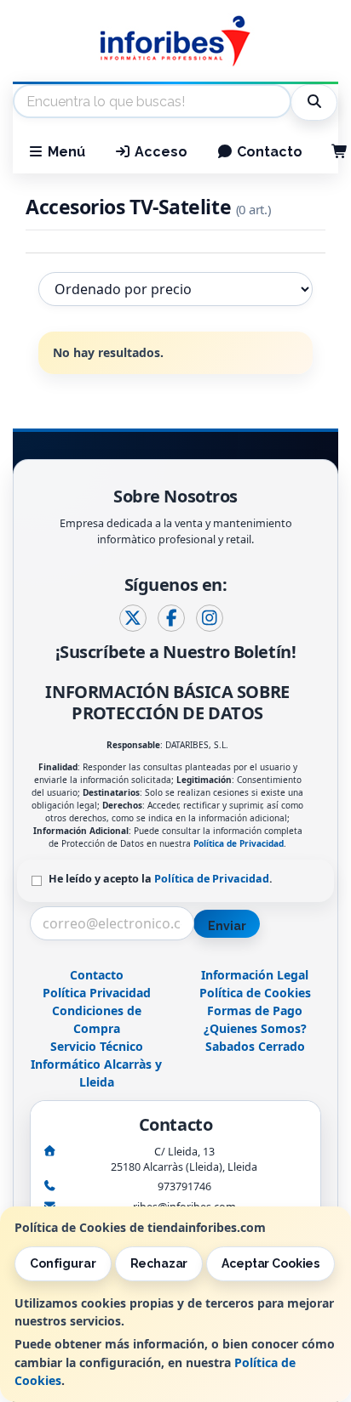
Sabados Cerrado (255, 1046)
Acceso (159, 152)
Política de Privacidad (238, 843)
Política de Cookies (255, 993)
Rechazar (159, 1263)
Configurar (63, 1263)
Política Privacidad (97, 993)
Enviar (226, 926)
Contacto (267, 152)
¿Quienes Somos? (255, 1028)
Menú (64, 152)
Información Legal (254, 975)
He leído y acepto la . (161, 878)
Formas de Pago (254, 1010)
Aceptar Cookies (270, 1263)
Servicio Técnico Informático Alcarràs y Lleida (96, 1064)
